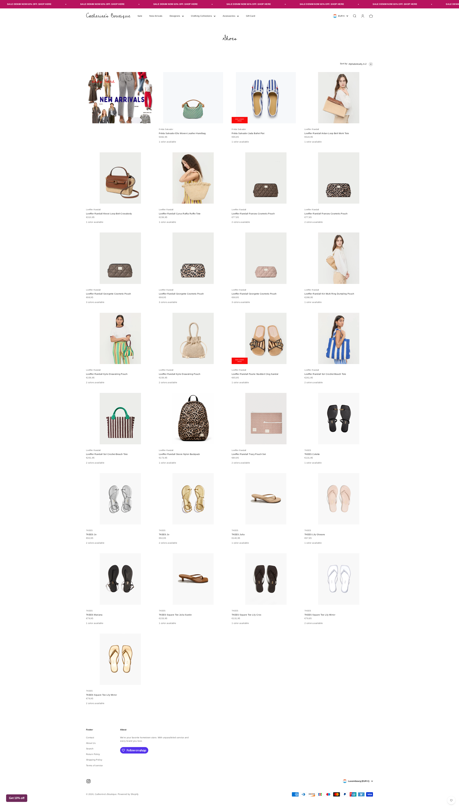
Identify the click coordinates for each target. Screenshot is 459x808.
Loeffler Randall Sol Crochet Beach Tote (325, 374)
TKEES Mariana (94, 615)
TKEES (307, 450)
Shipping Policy (94, 760)
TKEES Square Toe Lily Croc (246, 615)
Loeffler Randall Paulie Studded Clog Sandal (255, 374)
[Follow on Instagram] (88, 781)
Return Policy (93, 754)
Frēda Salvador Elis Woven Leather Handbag (182, 133)
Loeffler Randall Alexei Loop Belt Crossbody (109, 213)
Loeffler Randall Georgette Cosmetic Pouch (108, 294)
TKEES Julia (238, 534)
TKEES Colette (312, 454)
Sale (140, 16)
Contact (90, 737)
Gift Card (250, 16)
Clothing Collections (201, 16)
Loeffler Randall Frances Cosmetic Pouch (253, 213)
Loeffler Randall (311, 129)
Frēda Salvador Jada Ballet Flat (248, 133)
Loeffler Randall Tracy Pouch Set (249, 454)
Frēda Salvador (166, 129)
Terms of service (94, 765)
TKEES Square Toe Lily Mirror (319, 615)
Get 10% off (16, 798)
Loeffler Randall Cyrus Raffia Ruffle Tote (180, 213)
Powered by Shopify (128, 794)
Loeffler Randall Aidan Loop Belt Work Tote (326, 133)
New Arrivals (155, 16)
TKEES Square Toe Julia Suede (175, 615)
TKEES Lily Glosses (314, 534)
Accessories (229, 16)
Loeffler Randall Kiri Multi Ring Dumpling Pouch (329, 294)
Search (89, 748)
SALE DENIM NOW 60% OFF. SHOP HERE (78, 4)
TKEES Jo (91, 534)
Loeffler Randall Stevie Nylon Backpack (179, 454)
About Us (91, 743)
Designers (175, 16)
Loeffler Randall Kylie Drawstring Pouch (106, 374)
